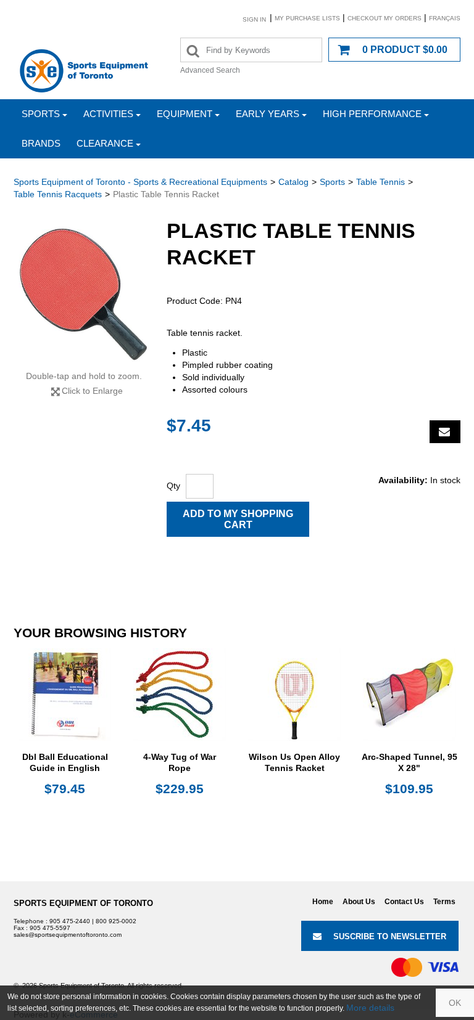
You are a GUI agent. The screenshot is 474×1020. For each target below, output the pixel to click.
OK (455, 1003)
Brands (41, 143)
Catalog (293, 182)
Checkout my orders (384, 18)
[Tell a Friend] (445, 431)
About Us (359, 901)
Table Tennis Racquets (58, 194)
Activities (108, 113)
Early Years (267, 113)
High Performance (372, 113)
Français (444, 18)
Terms (444, 901)
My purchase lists (307, 18)
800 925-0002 (116, 921)
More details (370, 1008)
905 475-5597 (50, 927)
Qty (173, 486)
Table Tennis (380, 182)
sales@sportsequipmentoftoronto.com (68, 934)
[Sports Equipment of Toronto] (84, 70)
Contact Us (404, 901)
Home (322, 901)
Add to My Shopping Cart (238, 519)
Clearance (105, 143)
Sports (41, 113)
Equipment (184, 113)
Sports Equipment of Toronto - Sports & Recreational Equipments (140, 182)
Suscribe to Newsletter (389, 936)
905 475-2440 (69, 921)
